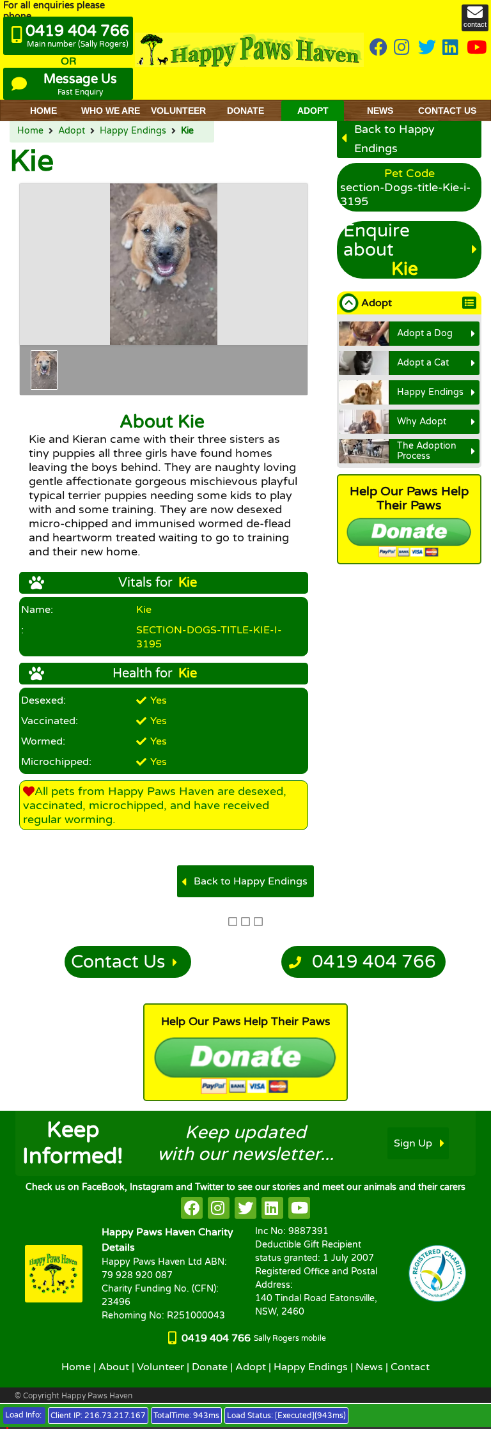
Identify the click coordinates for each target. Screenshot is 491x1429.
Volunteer (160, 1367)
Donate (210, 1367)
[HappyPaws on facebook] (192, 1208)
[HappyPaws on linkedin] (451, 48)
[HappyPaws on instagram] (403, 48)
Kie (187, 131)
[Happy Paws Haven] (249, 50)
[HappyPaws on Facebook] (378, 48)
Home (30, 131)
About (113, 1367)
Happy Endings (133, 131)
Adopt (71, 131)
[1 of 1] (44, 370)
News (369, 1367)
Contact (410, 1367)
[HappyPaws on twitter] (427, 48)
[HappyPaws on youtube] (477, 48)
